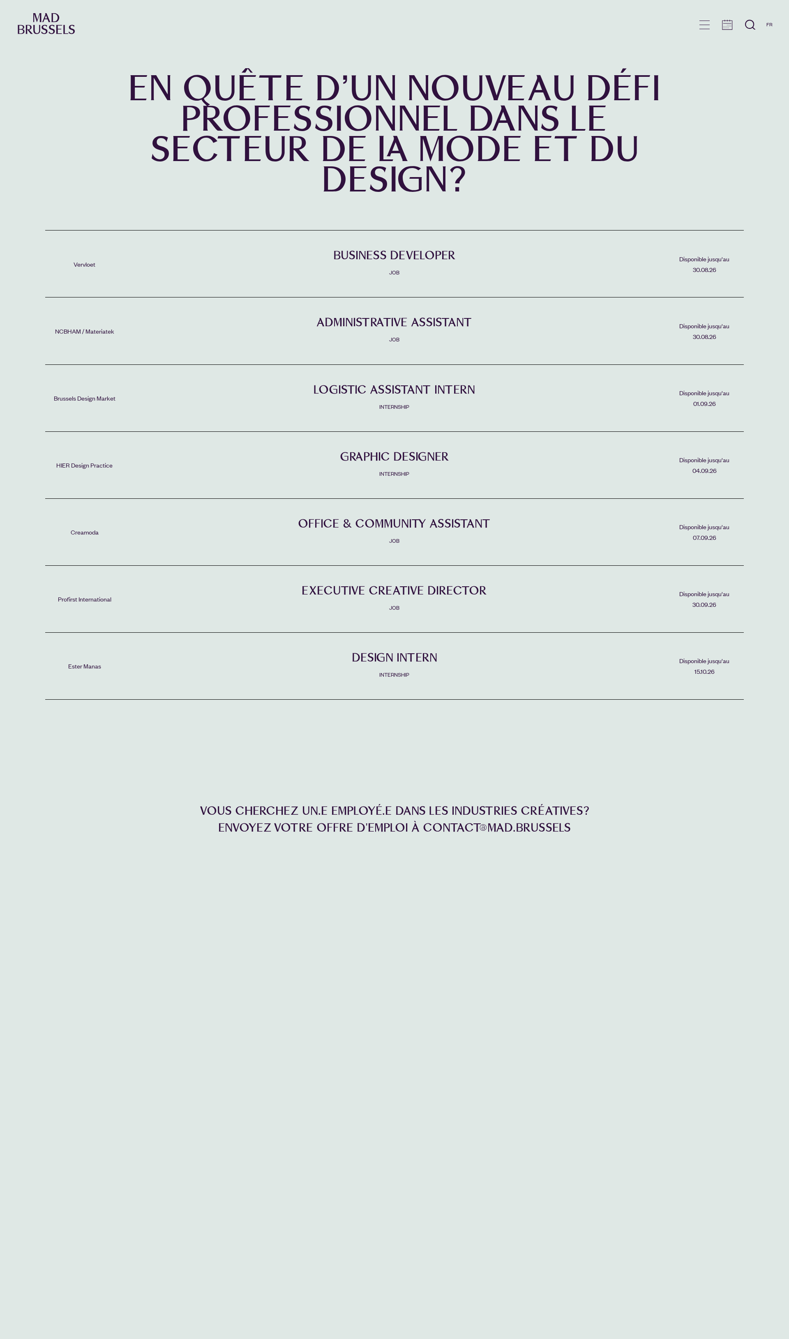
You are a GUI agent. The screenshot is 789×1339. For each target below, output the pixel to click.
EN (769, 36)
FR (769, 24)
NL (769, 48)
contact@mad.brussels (497, 827)
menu (704, 25)
